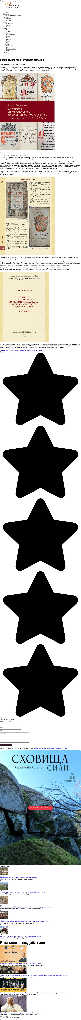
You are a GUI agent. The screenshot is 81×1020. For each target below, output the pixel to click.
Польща (8, 36)
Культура (6, 44)
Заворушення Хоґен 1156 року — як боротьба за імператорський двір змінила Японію (26, 907)
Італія (8, 42)
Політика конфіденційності (14, 15)
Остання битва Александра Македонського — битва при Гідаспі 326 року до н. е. (25, 921)
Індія (7, 38)
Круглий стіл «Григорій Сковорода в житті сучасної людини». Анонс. (21, 963)
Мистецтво (9, 46)
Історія (5, 28)
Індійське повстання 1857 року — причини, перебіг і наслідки (18, 877)
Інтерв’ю (8, 20)
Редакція (6, 14)
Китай (8, 41)
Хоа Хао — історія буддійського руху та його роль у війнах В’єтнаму (20, 936)
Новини (5, 17)
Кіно (7, 47)
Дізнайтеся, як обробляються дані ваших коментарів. (50, 748)
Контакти (6, 52)
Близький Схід (10, 34)
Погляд (8, 18)
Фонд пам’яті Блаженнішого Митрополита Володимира (27, 350)
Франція (8, 39)
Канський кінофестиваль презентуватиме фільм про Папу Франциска (21, 1013)
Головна (5, 12)
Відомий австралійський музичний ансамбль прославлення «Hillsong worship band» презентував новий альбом (34, 993)
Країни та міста (11, 49)
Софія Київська (4, 350)
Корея (8, 33)
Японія (8, 31)
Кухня (8, 50)
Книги (8, 26)
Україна (8, 30)
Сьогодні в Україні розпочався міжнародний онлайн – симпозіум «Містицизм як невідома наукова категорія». (34, 975)
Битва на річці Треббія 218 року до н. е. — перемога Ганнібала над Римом (22, 892)
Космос (8, 25)
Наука (5, 22)
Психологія (9, 23)
